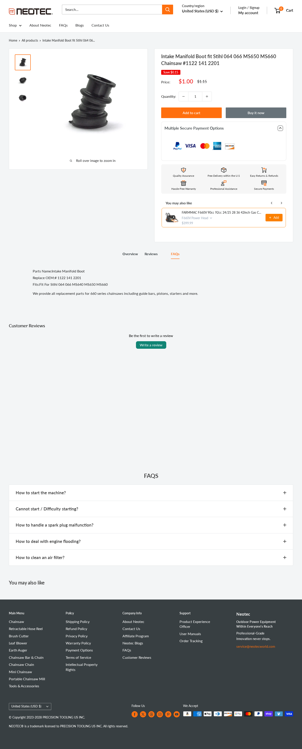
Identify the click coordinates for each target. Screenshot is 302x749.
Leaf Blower (18, 643)
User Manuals (190, 634)
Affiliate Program (135, 636)
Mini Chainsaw (20, 672)
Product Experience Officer (195, 623)
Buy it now (256, 113)
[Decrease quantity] (183, 96)
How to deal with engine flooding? (48, 541)
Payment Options (79, 650)
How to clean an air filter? (40, 557)
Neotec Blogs (132, 643)
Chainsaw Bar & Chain (26, 657)
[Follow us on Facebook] (135, 714)
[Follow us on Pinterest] (168, 714)
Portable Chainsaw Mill (27, 679)
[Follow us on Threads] (151, 714)
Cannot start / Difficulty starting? (47, 508)
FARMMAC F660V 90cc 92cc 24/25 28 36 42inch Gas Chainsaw (222, 212)
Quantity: (168, 96)
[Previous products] (272, 203)
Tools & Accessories (24, 686)
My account (248, 12)
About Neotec (40, 25)
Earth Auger (18, 650)
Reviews (151, 254)
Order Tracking (191, 641)
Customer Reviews (136, 657)
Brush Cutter (19, 636)
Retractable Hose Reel (26, 628)
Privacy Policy (77, 636)
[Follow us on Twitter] (143, 714)
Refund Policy (76, 628)
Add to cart (191, 113)
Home (13, 40)
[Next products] (281, 203)
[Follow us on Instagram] (160, 714)
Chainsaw (16, 621)
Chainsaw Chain (21, 664)
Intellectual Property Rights (81, 666)
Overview (130, 254)
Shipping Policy (78, 621)
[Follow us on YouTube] (177, 714)
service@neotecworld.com (255, 646)
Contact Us (100, 25)
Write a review (151, 345)
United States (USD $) (26, 706)
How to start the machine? (41, 492)
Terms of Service (78, 657)
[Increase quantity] (207, 96)
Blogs (79, 25)
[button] (223, 128)
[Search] (167, 9)
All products (30, 40)
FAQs (63, 25)
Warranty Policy (78, 643)
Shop (13, 25)
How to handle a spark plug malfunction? (55, 524)
